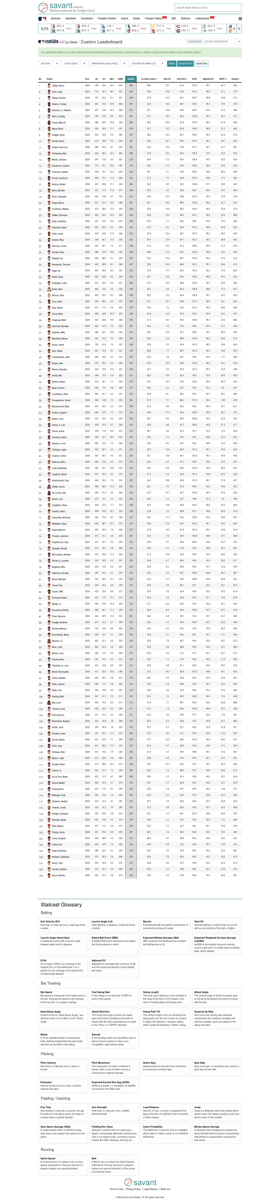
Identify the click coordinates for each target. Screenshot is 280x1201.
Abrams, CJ (57, 640)
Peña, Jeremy (58, 684)
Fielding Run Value (102, 1126)
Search (124, 18)
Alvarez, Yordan (59, 104)
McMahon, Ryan (59, 523)
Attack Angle (201, 992)
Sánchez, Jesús (59, 246)
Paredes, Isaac (59, 733)
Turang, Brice (58, 789)
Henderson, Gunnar (61, 165)
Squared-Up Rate (203, 1011)
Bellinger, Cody (58, 795)
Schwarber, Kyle (59, 153)
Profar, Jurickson (60, 178)
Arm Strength (99, 1107)
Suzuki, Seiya (58, 252)
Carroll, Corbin (58, 511)
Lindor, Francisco (60, 147)
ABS (174, 18)
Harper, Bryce (58, 202)
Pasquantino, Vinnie (61, 400)
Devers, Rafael (58, 184)
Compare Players (153, 18)
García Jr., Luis (58, 425)
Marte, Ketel (57, 128)
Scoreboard (87, 18)
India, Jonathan (59, 221)
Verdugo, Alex (58, 752)
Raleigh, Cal (57, 258)
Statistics (185, 18)
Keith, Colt (57, 690)
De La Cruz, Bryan (60, 776)
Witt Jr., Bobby (58, 116)
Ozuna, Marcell (59, 122)
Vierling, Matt (58, 696)
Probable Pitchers (107, 18)
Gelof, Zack (57, 863)
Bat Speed (46, 992)
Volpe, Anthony (59, 850)
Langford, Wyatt (59, 474)
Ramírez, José (58, 443)
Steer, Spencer (58, 616)
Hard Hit (198, 921)
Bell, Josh (56, 702)
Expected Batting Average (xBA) (161, 937)
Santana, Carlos (59, 437)
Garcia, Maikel (58, 782)
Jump (197, 1107)
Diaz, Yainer (57, 307)
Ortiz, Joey (57, 745)
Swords (96, 1034)
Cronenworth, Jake (61, 357)
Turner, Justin (58, 431)
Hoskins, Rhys (58, 764)
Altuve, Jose (58, 653)
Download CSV (185, 63)
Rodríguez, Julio (59, 283)
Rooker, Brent (58, 141)
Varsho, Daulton (59, 869)
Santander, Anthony (61, 517)
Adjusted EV (99, 960)
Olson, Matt (57, 313)
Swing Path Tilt (151, 1011)
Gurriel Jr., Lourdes (60, 560)
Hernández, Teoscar (61, 264)
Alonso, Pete (58, 295)
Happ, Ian (56, 270)
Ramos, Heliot (58, 381)
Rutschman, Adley (60, 634)
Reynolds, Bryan (59, 227)
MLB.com (165, 1189)
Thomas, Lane (58, 708)
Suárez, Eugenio (59, 412)
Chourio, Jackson (60, 536)
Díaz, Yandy (57, 350)
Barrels (147, 921)
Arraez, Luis (57, 499)
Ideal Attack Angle (51, 1011)
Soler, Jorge (57, 233)
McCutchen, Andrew (61, 554)
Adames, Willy (58, 332)
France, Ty (56, 770)
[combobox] (208, 7)
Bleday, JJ (56, 603)
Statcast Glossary (61, 904)
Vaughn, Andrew (59, 622)
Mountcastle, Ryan (60, 406)
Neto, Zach (57, 647)
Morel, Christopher (60, 671)
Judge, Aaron (58, 85)
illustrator (56, 18)
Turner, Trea (57, 585)
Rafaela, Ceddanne (60, 856)
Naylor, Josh (57, 418)
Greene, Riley (58, 239)
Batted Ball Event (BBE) (105, 937)
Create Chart (201, 63)
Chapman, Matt (59, 320)
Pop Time (46, 1107)
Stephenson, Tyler (60, 542)
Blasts (44, 1034)
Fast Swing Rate (101, 992)
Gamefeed (70, 18)
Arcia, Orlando (58, 875)
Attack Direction (101, 1011)
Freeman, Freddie (60, 172)
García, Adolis (58, 739)
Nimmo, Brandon (59, 369)
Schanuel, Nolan (59, 597)
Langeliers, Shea (59, 505)
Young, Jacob (58, 832)
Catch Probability (153, 1126)
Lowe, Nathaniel (59, 468)
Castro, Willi (57, 591)
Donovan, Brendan (60, 326)
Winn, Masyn (58, 826)
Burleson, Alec (58, 462)
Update (172, 63)
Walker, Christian (59, 215)
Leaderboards (204, 18)
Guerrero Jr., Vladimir (61, 110)
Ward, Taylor (57, 276)
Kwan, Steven (58, 387)
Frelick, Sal (57, 844)
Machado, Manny (60, 338)
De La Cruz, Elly (59, 492)
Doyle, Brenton (58, 529)
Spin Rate (199, 1062)
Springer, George (59, 548)
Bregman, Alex (58, 566)
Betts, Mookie (58, 190)
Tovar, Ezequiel (59, 838)
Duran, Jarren (58, 344)
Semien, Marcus (59, 628)
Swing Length (151, 992)
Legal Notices (151, 1189)
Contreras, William (60, 209)
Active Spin (149, 1062)
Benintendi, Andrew (61, 721)
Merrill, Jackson (59, 159)
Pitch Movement (101, 1062)
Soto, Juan (57, 91)
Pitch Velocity (48, 1062)
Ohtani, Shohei (59, 97)
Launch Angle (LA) (102, 921)
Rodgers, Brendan (60, 813)
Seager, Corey (58, 134)
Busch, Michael (59, 579)
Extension (46, 1082)
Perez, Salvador (59, 196)
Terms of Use (117, 1189)
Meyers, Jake (58, 758)
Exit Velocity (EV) (50, 921)
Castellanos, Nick (60, 394)
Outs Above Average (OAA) (55, 1126)
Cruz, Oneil (57, 301)
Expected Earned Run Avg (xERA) (110, 1082)
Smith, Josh (57, 727)
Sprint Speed (48, 1158)
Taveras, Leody (59, 807)
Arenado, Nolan (59, 819)
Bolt (94, 1158)
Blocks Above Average (206, 1126)
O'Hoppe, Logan (59, 449)
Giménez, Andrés (60, 801)
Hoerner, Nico (58, 659)
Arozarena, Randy (60, 610)
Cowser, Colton (59, 455)
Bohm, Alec (57, 289)
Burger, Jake (57, 363)
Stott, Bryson (58, 715)
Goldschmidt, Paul (60, 480)
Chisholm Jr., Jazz (60, 665)
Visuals (136, 18)
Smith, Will (57, 375)
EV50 (43, 960)
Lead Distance (151, 1107)
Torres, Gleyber (59, 677)
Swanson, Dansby (60, 573)
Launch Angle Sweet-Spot (55, 937)
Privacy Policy (134, 1189)
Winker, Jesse (58, 486)
